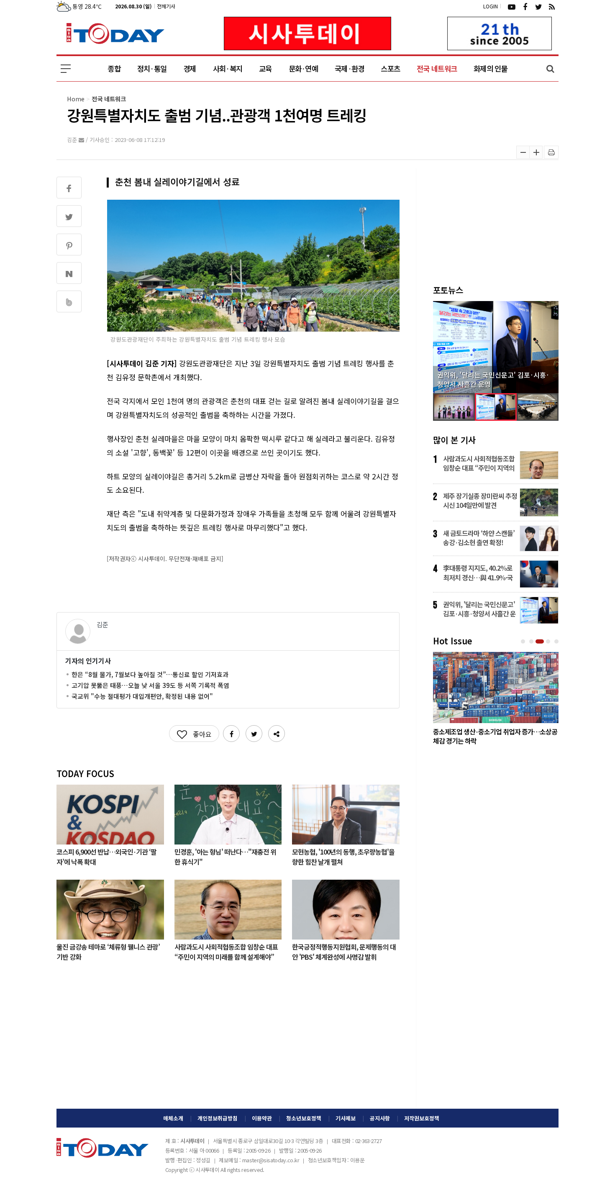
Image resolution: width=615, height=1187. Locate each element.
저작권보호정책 (421, 1118)
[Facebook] (525, 6)
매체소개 (173, 1118)
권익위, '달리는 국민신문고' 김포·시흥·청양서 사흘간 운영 (479, 609)
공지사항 (380, 1118)
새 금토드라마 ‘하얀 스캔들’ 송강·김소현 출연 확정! (479, 537)
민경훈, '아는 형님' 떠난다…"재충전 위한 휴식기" (225, 856)
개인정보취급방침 (217, 1118)
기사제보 (346, 1118)
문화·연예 (303, 68)
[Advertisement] (228, 1041)
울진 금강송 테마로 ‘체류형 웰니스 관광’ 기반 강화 (108, 951)
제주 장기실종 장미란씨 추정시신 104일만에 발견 (480, 500)
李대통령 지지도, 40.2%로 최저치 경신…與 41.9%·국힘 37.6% (478, 572)
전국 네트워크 (437, 68)
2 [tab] (532, 642)
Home (76, 98)
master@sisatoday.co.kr (270, 1160)
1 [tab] (524, 642)
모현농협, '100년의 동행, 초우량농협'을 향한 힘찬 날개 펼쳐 (343, 856)
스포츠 (390, 68)
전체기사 (166, 6)
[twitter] (538, 6)
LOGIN (490, 6)
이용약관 (262, 1118)
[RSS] (552, 6)
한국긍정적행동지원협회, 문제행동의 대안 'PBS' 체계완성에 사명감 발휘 (344, 951)
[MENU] (66, 68)
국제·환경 (349, 68)
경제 (189, 68)
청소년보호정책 (303, 1118)
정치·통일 (152, 68)
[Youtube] (511, 6)
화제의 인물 (490, 68)
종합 (114, 68)
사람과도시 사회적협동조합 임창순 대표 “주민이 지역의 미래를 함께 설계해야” (226, 951)
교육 (265, 68)
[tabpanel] (496, 700)
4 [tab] (549, 642)
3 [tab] (540, 642)
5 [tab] (557, 642)
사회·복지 (227, 68)
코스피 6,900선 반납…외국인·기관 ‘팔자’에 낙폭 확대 (106, 856)
